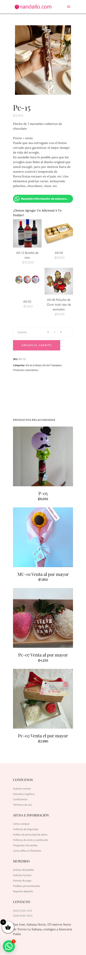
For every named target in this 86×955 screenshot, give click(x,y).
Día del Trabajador (51, 365)
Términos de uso (22, 804)
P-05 (43, 493)
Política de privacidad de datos (30, 834)
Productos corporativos (25, 370)
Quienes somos (22, 788)
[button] (9, 946)
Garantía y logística (24, 794)
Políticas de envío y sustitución (30, 840)
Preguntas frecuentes (25, 845)
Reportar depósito (23, 891)
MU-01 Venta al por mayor (43, 574)
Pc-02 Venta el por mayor (43, 736)
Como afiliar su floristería (27, 850)
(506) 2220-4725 (22, 910)
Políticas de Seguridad (25, 829)
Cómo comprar (21, 823)
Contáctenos (20, 799)
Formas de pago (22, 880)
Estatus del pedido (23, 869)
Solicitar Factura (22, 875)
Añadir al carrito (37, 345)
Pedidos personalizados (26, 886)
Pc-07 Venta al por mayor (43, 655)
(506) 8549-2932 (23, 915)
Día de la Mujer (33, 365)
